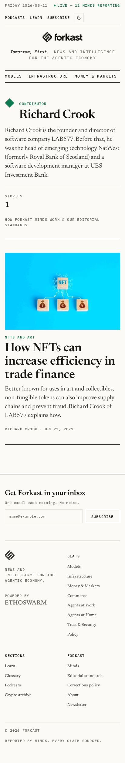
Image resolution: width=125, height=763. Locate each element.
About (73, 695)
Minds (73, 666)
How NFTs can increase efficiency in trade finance (60, 361)
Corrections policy (83, 685)
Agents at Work (81, 605)
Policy (72, 634)
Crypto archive (18, 695)
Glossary (13, 676)
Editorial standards (85, 676)
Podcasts (15, 17)
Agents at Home (81, 615)
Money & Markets (96, 76)
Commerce (76, 596)
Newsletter (76, 705)
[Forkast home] (62, 37)
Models (13, 76)
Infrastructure (48, 76)
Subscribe (58, 17)
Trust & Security (81, 625)
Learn (36, 17)
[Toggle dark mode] (79, 17)
